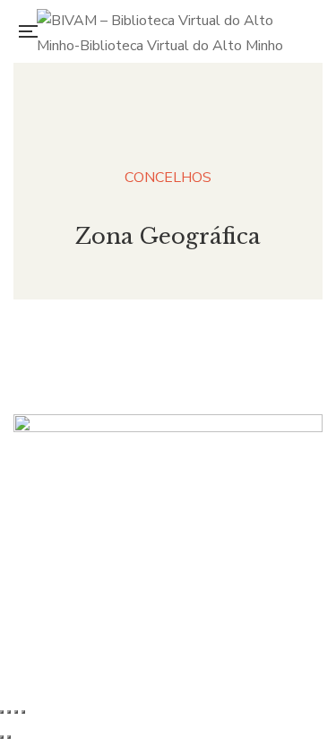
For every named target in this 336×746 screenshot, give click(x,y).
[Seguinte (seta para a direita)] (9, 737)
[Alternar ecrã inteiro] (9, 712)
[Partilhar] (16, 712)
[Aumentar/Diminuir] (2, 712)
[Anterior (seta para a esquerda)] (2, 737)
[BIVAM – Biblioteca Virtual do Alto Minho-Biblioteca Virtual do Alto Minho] (173, 31)
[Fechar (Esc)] (23, 712)
